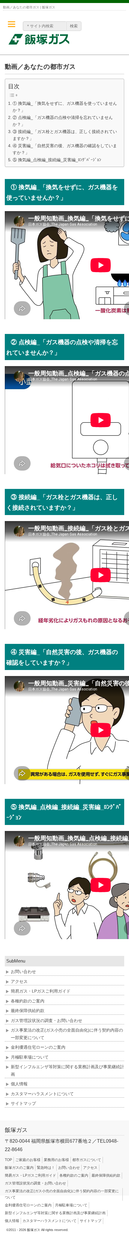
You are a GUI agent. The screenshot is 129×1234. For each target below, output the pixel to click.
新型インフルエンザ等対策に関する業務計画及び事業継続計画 (55, 1213)
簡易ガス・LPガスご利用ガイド (40, 991)
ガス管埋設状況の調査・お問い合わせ (46, 1020)
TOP (8, 1160)
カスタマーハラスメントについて (42, 1093)
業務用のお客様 (56, 1160)
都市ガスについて (86, 1160)
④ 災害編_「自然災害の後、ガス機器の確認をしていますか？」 (65, 149)
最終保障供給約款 (27, 1010)
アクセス (19, 981)
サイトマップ (23, 1103)
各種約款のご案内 (27, 1001)
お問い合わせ (23, 971)
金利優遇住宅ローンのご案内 (38, 1047)
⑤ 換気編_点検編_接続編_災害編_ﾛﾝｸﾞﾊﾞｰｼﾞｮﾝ (57, 159)
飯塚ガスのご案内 (19, 1168)
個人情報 (19, 1083)
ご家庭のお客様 (27, 1160)
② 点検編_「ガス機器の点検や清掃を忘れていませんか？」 (63, 121)
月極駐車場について (30, 1057)
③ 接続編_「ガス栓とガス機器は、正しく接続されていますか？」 (65, 135)
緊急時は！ (46, 1168)
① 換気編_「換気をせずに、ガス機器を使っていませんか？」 (65, 107)
